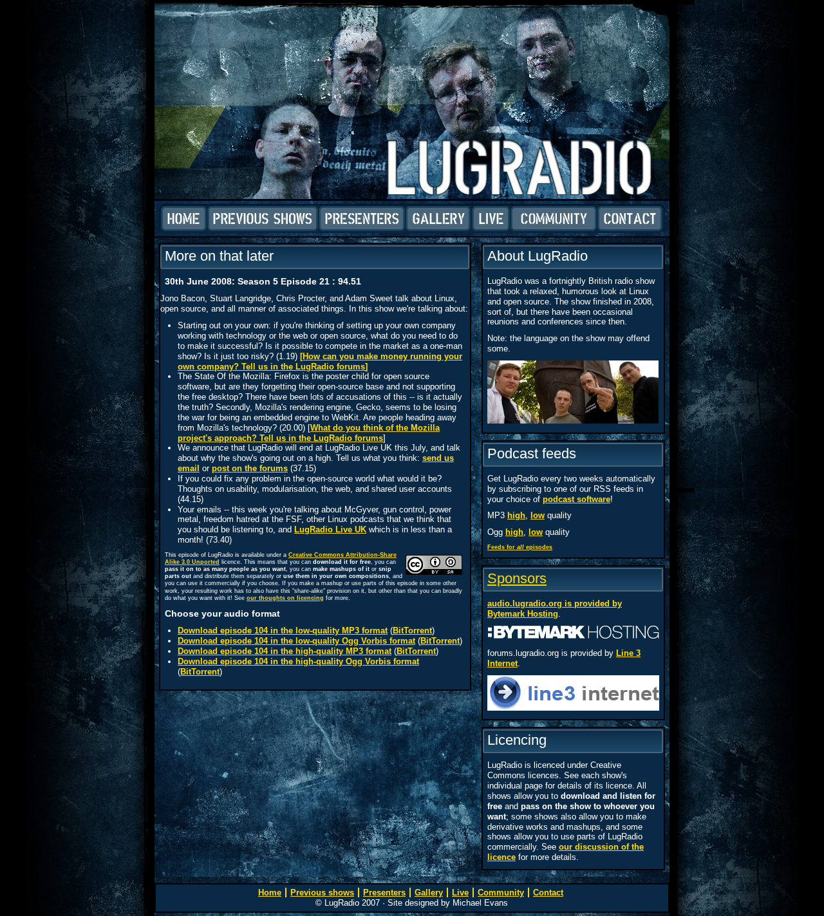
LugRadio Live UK (330, 529)
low (537, 515)
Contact (629, 219)
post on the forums (250, 468)
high (516, 515)
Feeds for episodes (519, 547)
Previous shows (262, 219)
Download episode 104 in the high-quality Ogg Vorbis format (298, 661)
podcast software (576, 499)
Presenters (362, 219)
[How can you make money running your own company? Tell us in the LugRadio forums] (320, 361)
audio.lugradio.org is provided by (554, 603)
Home (184, 219)
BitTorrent (412, 630)
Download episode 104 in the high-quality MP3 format (284, 651)
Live (491, 219)
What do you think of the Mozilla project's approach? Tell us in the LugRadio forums (309, 433)
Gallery (438, 219)
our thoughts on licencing (285, 598)
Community (553, 219)
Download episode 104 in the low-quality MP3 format (283, 630)
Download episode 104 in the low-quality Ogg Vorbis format (296, 641)
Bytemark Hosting (522, 614)
